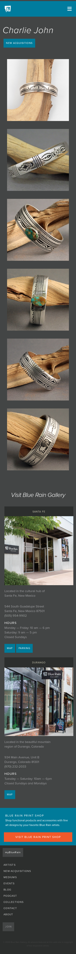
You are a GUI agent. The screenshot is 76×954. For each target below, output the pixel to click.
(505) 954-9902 (15, 616)
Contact (10, 908)
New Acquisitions (19, 43)
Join (8, 926)
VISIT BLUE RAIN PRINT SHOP (38, 837)
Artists (10, 864)
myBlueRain (13, 852)
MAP (10, 648)
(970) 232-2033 (15, 766)
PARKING (24, 648)
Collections (14, 902)
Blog (7, 889)
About (8, 914)
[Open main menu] (69, 8)
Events (9, 883)
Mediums (10, 877)
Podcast (10, 895)
